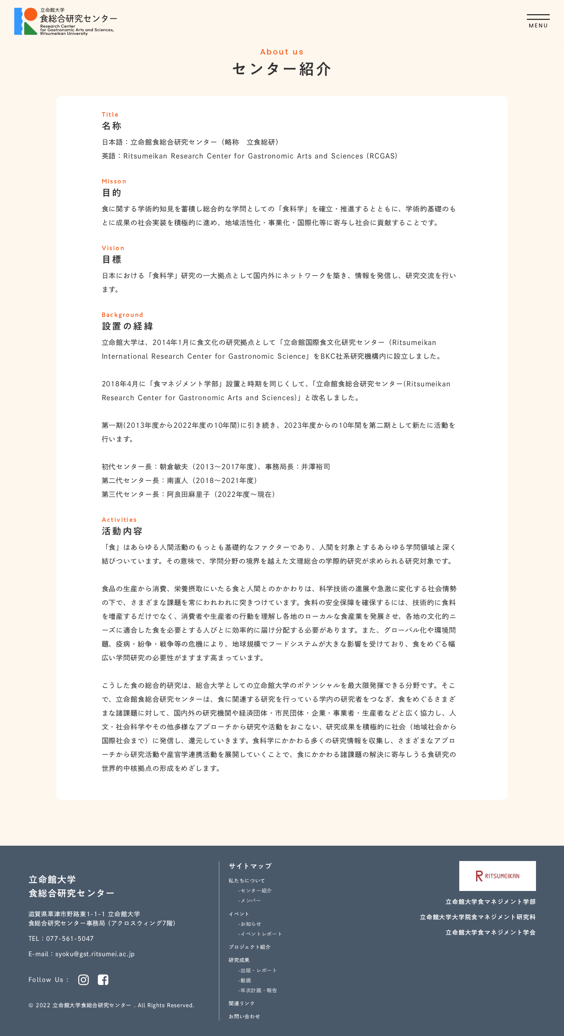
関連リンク (242, 1003)
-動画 (244, 980)
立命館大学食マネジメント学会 (490, 932)
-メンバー (249, 900)
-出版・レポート (257, 970)
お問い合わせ (244, 1016)
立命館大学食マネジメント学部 (490, 901)
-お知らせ (249, 924)
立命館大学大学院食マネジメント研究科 (478, 917)
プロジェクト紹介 (249, 947)
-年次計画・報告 (257, 990)
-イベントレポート (260, 934)
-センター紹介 (255, 890)
